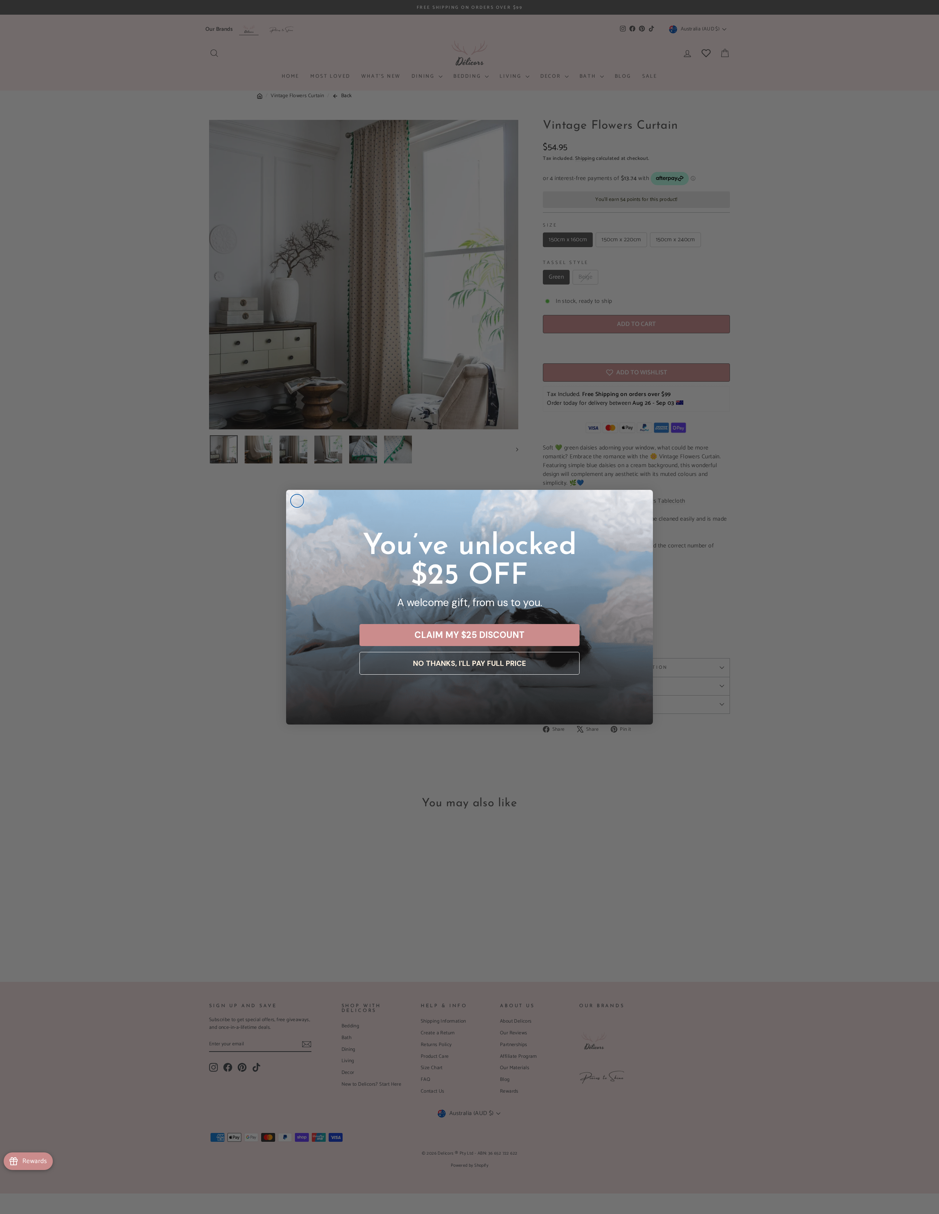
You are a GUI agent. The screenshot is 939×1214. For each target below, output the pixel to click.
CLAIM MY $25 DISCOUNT (469, 635)
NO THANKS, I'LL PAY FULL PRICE (469, 663)
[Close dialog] (297, 500)
